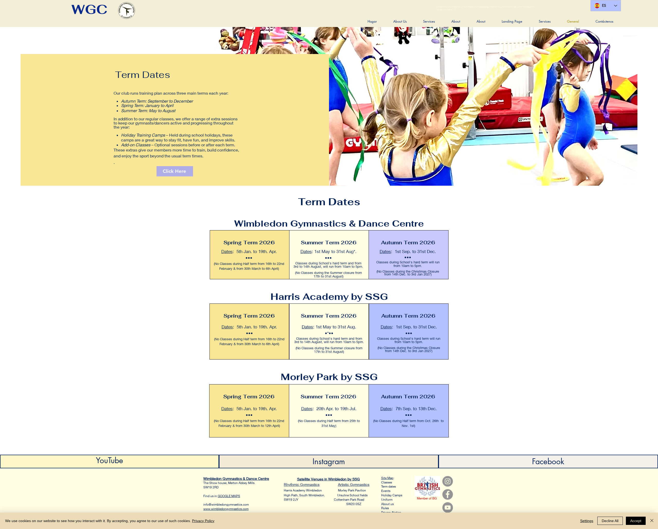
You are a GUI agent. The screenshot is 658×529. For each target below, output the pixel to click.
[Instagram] (447, 481)
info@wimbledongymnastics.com (226, 504)
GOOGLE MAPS (229, 496)
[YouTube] (447, 507)
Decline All (610, 521)
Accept (635, 521)
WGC (89, 9)
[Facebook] (447, 494)
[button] (400, 21)
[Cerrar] (652, 521)
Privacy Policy (203, 521)
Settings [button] (586, 521)
